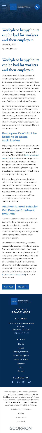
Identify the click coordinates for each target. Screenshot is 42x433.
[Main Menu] (4, 7)
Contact (21, 371)
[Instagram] (24, 382)
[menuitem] (21, 413)
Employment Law (21, 352)
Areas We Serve (21, 359)
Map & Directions (21, 333)
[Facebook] (12, 382)
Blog (21, 367)
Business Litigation (21, 355)
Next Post (22, 287)
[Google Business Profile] (29, 382)
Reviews (21, 363)
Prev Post (8, 287)
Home (21, 344)
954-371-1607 (21, 312)
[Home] (20, 7)
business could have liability (14, 274)
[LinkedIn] (18, 382)
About (21, 348)
